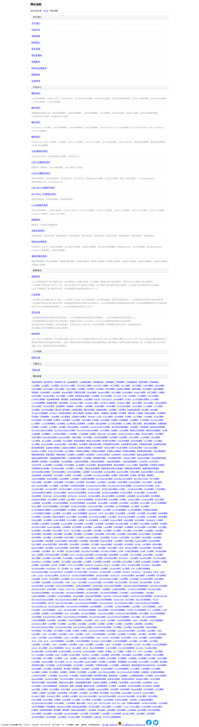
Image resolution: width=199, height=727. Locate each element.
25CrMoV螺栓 (105, 572)
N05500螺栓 (118, 544)
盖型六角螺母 (78, 413)
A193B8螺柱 (160, 489)
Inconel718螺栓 (104, 392)
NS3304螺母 (82, 517)
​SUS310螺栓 (133, 662)
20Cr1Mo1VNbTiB (141, 479)
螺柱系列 (35, 122)
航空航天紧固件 (128, 679)
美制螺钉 (35, 392)
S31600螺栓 (87, 527)
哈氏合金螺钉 (73, 427)
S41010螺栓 (142, 710)
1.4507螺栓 (76, 420)
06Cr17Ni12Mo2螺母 (39, 486)
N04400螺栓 (64, 479)
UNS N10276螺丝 (151, 448)
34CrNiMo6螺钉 (92, 593)
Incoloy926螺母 (141, 541)
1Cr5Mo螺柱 (128, 644)
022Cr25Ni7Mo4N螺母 (107, 696)
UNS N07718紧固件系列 (43, 187)
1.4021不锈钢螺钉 (49, 610)
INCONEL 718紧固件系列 (43, 194)
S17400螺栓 (80, 465)
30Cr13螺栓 (36, 558)
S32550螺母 (52, 499)
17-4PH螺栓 (83, 434)
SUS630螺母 (69, 465)
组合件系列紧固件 (38, 210)
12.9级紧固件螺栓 (74, 458)
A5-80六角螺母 (59, 520)
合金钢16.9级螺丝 (89, 247)
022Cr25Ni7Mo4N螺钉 (64, 603)
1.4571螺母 (89, 524)
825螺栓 (133, 475)
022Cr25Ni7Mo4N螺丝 (102, 627)
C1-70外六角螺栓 (38, 102)
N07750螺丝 (58, 631)
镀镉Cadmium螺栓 (93, 441)
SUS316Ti (95, 641)
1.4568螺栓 (134, 420)
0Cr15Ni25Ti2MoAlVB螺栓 (87, 430)
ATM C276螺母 (50, 142)
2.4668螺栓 (134, 427)
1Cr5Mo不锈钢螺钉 (122, 606)
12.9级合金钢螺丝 (146, 700)
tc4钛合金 (98, 717)
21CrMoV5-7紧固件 (107, 403)
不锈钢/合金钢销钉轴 (48, 225)
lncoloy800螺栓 (154, 541)
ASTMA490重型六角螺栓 (41, 492)
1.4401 (135, 620)
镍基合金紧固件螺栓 (39, 458)
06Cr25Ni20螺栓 (143, 496)
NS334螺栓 (128, 544)
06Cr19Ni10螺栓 (121, 582)
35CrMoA (53, 413)
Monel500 (107, 596)
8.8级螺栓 (145, 672)
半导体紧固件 (86, 717)
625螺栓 (45, 689)
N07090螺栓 (161, 575)
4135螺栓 (99, 558)
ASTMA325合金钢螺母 (77, 492)
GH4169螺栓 (148, 385)
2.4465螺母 (111, 482)
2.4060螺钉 (51, 596)
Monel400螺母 (67, 392)
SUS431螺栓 (148, 555)
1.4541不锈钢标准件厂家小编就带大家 (46, 282)
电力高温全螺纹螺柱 (120, 427)
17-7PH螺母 (144, 437)
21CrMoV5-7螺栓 (123, 403)
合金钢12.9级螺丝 (129, 261)
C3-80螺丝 (55, 385)
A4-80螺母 (83, 444)
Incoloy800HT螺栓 (49, 544)
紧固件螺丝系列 (39, 256)
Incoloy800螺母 (147, 472)
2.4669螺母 (47, 482)
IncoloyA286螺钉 (85, 600)
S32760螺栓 (77, 475)
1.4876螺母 (49, 541)
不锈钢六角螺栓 (86, 675)
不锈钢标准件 (98, 382)
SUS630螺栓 (91, 465)
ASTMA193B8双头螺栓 (120, 98)
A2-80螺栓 (81, 510)
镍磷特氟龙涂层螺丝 (151, 468)
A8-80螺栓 (123, 437)
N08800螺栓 (47, 475)
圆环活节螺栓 (89, 410)
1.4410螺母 (44, 524)
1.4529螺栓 (146, 544)
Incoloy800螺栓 (123, 441)
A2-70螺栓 (148, 441)
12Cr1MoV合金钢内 (158, 98)
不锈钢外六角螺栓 (79, 417)
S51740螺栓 (78, 565)
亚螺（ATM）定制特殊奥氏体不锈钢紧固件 (49, 346)
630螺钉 (93, 434)
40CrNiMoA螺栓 (110, 558)
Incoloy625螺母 (116, 520)
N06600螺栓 (157, 548)
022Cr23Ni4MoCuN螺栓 (108, 579)
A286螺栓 (81, 389)
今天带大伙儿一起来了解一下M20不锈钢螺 (87, 324)
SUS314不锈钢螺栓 (50, 506)
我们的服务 (36, 55)
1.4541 (96, 620)
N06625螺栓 (76, 437)
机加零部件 (48, 382)
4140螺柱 (45, 613)
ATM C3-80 (70, 589)
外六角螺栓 (65, 417)
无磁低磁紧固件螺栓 (57, 458)
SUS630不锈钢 (37, 586)
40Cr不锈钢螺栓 (138, 247)
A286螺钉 (91, 389)
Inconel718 (89, 565)
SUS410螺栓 (138, 530)
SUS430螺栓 (36, 534)
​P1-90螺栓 (92, 658)
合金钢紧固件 (72, 382)
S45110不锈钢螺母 (80, 513)
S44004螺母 (113, 555)
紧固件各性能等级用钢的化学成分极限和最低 (88, 342)
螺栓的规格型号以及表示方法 (143, 665)
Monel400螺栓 (52, 479)
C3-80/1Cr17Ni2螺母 (75, 142)
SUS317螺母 (145, 503)
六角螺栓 (63, 672)
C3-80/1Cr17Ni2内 (70, 210)
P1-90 (72, 555)
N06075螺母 (69, 537)
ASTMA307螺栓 (102, 575)
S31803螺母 (146, 562)
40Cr (53, 551)
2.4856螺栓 (46, 551)
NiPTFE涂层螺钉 (59, 472)
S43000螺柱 (62, 620)
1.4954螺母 (159, 434)
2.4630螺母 (79, 537)
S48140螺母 (155, 437)
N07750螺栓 (66, 562)
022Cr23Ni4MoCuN (156, 127)
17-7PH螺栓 (144, 420)
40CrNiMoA (123, 558)
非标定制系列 (38, 230)
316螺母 (42, 693)
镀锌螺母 (114, 413)
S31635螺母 (78, 524)
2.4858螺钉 (128, 624)
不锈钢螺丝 (154, 382)
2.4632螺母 (80, 482)
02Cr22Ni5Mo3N (56, 572)
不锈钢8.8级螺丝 (82, 261)
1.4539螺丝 (117, 627)
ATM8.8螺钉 (52, 589)
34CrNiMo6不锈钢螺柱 (87, 610)
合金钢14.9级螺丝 (145, 261)
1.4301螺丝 (141, 631)
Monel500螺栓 (106, 544)
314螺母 (81, 520)
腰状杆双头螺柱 (95, 444)
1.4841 (73, 582)
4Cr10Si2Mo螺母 (123, 406)
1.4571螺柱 (133, 641)
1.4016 (159, 631)
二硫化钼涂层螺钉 (58, 113)
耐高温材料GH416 (38, 182)
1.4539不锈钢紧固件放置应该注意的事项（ (87, 317)
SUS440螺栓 (46, 503)
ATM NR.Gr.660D (38, 589)
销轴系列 (35, 219)
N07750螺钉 (130, 600)
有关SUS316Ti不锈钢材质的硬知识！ (46, 306)
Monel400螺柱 (103, 610)
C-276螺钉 (53, 427)
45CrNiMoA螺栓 (159, 558)
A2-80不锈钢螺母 (59, 510)
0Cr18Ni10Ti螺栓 (95, 582)
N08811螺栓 (63, 544)
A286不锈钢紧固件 (49, 686)
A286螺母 (71, 455)
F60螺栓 (123, 499)
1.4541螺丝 (127, 627)
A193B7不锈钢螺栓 (64, 665)
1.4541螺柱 (88, 620)
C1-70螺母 (35, 423)
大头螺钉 (44, 427)
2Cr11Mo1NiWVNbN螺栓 (143, 486)
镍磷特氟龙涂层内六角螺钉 (112, 468)
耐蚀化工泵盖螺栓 (137, 430)
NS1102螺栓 (36, 544)
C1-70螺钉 (127, 423)
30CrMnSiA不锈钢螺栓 (107, 247)
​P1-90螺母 (101, 658)
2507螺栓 (65, 568)
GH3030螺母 (58, 537)
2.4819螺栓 (57, 441)
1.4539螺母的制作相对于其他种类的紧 (147, 299)
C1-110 (126, 707)
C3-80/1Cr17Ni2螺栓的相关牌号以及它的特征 (113, 321)
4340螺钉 (110, 624)
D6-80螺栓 (68, 534)
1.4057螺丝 (158, 651)
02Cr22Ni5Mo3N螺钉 (56, 606)
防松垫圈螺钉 (158, 389)
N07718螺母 (152, 392)
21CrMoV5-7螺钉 (91, 403)
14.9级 (142, 551)
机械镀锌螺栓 (52, 403)
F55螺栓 (68, 475)
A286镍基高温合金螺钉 (57, 156)
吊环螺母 (122, 413)
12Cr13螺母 (104, 430)
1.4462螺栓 (68, 572)
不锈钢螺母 (123, 420)
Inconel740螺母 (134, 482)
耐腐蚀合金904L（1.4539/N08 (81, 321)
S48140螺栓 (159, 579)
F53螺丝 (76, 631)
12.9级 (120, 551)
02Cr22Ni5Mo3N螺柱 (97, 617)
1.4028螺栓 (46, 558)
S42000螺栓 (78, 558)
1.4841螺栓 (46, 530)
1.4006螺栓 (148, 530)
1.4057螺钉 (136, 606)
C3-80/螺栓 (52, 624)
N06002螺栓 (90, 482)
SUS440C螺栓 (57, 582)
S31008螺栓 (119, 417)
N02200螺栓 (146, 537)
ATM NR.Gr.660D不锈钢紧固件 (135, 586)
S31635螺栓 (152, 527)
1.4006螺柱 (156, 610)
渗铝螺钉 (66, 710)
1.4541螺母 (134, 503)
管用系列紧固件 (37, 199)
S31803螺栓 (45, 565)
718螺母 (70, 396)
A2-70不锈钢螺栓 (119, 510)
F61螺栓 (95, 420)
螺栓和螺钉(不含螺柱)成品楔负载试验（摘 (125, 342)
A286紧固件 (90, 455)
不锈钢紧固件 (131, 382)
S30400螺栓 (118, 527)
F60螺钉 (77, 568)
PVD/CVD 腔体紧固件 (112, 717)
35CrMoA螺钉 (151, 492)
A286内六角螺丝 (103, 455)
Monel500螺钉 (78, 596)
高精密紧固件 (36, 382)
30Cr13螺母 (159, 499)
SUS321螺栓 (76, 530)
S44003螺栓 (156, 565)
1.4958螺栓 (85, 548)
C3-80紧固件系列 (39, 205)
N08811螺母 (36, 437)
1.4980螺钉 (88, 406)
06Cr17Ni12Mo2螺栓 (79, 579)
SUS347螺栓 (159, 417)
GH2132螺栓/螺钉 (56, 167)
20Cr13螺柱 (135, 617)
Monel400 (91, 417)
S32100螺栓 (82, 582)
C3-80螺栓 (35, 385)
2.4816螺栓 (35, 551)
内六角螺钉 (147, 389)
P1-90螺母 (61, 142)
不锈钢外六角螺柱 (157, 465)
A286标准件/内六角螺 (40, 116)
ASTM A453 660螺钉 (120, 596)
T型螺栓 (139, 413)
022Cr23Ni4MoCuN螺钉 (124, 603)
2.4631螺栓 (46, 537)
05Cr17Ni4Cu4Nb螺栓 (97, 517)
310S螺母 (163, 524)
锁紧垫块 (131, 413)
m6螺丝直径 (125, 665)
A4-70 (46, 641)
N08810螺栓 (74, 548)
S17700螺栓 (88, 534)
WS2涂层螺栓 (66, 461)
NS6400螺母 (45, 392)
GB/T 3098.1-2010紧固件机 (42, 339)
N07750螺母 (154, 479)
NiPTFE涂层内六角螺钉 (41, 472)
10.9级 (164, 430)
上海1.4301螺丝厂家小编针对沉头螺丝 (79, 285)
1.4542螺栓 (112, 517)
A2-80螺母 (72, 510)
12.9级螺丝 (113, 682)
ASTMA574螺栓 (65, 489)
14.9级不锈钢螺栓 (58, 250)
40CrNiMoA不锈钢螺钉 (75, 593)
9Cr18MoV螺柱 (151, 648)
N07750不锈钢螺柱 (39, 131)
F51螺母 (136, 562)
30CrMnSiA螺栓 (57, 468)
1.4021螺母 (131, 513)
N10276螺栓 (135, 537)
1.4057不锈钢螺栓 (87, 637)
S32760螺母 (47, 420)
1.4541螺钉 (148, 651)
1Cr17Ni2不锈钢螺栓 (126, 648)
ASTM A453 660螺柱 (106, 613)
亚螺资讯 (35, 276)
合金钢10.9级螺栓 (123, 389)
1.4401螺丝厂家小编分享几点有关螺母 (143, 285)
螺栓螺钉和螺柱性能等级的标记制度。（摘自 (49, 342)
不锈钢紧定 (144, 427)
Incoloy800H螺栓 (61, 548)
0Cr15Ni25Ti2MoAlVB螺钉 (65, 430)
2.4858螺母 (83, 541)
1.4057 (159, 606)
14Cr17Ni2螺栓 (136, 555)
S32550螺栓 (86, 420)
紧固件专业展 (89, 686)
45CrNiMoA (36, 562)
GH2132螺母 (137, 403)
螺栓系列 (35, 93)
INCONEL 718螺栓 (100, 385)
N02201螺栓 (112, 548)
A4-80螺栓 (69, 468)
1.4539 (102, 620)
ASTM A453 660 (160, 596)
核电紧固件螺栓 (99, 458)
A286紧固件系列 (39, 151)
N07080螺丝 (111, 631)
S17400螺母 (58, 465)
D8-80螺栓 (78, 534)
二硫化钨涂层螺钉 (90, 113)
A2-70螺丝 (35, 444)
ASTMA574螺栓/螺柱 (140, 98)
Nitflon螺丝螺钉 (52, 261)
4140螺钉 (101, 624)
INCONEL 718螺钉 (68, 385)
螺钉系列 (35, 108)
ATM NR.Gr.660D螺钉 (158, 586)
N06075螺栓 (111, 534)
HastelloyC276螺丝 (64, 707)
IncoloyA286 (119, 600)
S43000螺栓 (47, 534)
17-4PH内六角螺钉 (59, 434)
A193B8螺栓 (149, 489)
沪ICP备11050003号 (110, 725)
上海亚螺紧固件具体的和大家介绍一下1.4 (80, 288)
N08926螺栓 (157, 544)
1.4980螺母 (66, 527)
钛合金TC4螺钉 (132, 113)
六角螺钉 (72, 672)
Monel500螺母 (136, 689)
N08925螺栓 (135, 472)
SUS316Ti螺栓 (140, 527)
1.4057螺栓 (158, 555)
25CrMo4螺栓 (50, 717)
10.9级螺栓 (161, 413)
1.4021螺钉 (35, 610)
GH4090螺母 (58, 482)
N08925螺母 (94, 541)
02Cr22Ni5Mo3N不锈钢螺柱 (118, 617)
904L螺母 (107, 562)
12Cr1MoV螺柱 (51, 489)
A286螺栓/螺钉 (85, 382)
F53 (58, 568)
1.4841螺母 (46, 517)
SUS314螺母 (71, 520)
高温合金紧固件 (58, 517)
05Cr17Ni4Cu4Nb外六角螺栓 (128, 672)
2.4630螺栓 (121, 534)
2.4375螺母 (159, 689)
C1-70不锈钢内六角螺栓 (41, 513)
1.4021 (59, 610)
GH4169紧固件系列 (40, 173)
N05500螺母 (148, 689)
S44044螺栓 (46, 582)
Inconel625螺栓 (146, 558)
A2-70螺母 (106, 510)
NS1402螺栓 (74, 544)
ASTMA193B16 (93, 489)
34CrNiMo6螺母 (37, 717)
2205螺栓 (35, 565)
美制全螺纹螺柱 (150, 423)
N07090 (45, 579)
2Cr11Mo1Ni (36, 127)
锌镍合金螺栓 (150, 413)
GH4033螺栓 (132, 534)
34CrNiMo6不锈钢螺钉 (109, 593)
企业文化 (35, 29)
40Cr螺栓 (60, 551)
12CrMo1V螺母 (147, 499)
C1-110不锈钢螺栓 (121, 669)
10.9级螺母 (46, 434)
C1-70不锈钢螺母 (48, 423)
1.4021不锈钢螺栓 (55, 637)
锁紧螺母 (105, 413)
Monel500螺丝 (151, 627)
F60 (83, 568)
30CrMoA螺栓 (161, 551)
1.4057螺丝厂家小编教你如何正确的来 (111, 285)
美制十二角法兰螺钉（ (128, 178)
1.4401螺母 (157, 482)
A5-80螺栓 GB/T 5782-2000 (154, 342)
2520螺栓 (62, 565)
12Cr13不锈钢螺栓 (159, 644)
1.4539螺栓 (60, 423)
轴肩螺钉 (150, 475)
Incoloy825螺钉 (61, 444)
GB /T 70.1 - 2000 (118, 703)
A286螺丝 (100, 389)
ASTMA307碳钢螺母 (84, 499)
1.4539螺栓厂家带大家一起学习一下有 (46, 285)
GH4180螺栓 (54, 579)
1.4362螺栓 (123, 579)
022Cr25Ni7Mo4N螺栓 (126, 631)
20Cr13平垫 (63, 675)
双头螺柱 (35, 417)
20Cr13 (107, 565)
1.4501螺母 (65, 420)
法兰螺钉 (62, 427)
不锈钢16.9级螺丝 (38, 265)
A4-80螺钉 (79, 468)
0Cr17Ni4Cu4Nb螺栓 (101, 475)
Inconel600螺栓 (145, 548)
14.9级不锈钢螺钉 (93, 589)
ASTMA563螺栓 (127, 575)
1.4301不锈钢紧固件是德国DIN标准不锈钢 (118, 303)
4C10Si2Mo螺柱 (89, 651)
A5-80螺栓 (35, 410)
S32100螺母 (76, 527)
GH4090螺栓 (36, 617)
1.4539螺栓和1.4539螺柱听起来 (76, 282)
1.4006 (67, 582)
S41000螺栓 (89, 558)
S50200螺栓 (162, 517)
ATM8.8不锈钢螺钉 (83, 586)
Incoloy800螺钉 (137, 441)
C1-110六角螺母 (92, 520)
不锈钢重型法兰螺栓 (111, 444)
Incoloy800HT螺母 (49, 437)
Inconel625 (93, 513)
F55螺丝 (83, 631)
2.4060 (93, 548)
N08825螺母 (73, 541)
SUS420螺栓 (68, 558)
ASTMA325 (72, 496)
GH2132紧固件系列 (40, 162)
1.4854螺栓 (55, 417)
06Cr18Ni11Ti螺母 (38, 527)
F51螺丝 (68, 631)
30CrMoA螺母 (96, 472)
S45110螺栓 (58, 534)
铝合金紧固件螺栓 (158, 458)
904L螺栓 (154, 410)
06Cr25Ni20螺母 (108, 496)
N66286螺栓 (105, 537)
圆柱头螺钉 (137, 423)
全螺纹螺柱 (162, 423)
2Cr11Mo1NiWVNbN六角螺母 (120, 486)
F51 (149, 610)
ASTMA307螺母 (101, 499)
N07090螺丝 (36, 631)
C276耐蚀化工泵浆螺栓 (75, 423)
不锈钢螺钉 (120, 382)
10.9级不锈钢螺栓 (87, 479)
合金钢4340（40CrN (39, 247)
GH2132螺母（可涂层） (74, 167)
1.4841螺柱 (46, 644)
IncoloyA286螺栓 (92, 537)
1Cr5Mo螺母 (118, 399)
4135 (33, 555)
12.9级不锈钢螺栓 (56, 247)
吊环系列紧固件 (37, 178)
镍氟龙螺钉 (50, 455)
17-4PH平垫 (143, 461)
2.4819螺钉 (148, 624)
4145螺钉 (119, 624)
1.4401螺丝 (151, 631)
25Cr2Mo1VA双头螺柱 (40, 250)
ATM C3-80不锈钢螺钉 (65, 586)
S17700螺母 (54, 486)
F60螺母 (114, 420)
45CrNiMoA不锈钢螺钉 (40, 593)
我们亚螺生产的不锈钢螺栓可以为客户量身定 (49, 328)
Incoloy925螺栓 (123, 472)
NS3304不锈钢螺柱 (88, 613)
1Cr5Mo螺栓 (152, 517)
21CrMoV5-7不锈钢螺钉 (137, 589)
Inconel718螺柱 (147, 434)
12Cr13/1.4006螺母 (109, 142)
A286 (156, 682)
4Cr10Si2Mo (51, 568)
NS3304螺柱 (74, 613)
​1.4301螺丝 (49, 655)
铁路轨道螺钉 (101, 410)
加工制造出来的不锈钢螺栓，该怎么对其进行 (49, 324)
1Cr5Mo (127, 399)
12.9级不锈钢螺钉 (119, 589)
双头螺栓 (163, 662)
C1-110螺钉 (158, 406)
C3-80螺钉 (45, 385)
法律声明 (35, 81)
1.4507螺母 (70, 499)
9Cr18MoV (146, 565)
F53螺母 (159, 520)
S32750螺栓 (137, 417)
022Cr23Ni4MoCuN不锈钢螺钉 (147, 603)
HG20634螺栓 (121, 448)
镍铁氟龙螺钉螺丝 (67, 261)
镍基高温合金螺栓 (82, 396)
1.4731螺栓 (35, 582)
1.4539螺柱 (111, 620)
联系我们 (35, 42)
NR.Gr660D (133, 582)
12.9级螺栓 (87, 458)
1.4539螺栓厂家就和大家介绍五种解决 (105, 282)
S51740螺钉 (112, 434)
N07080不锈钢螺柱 (118, 610)
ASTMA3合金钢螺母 (39, 145)
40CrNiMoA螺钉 (58, 593)
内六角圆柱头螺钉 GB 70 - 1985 (67, 339)
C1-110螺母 (104, 520)
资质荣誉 (35, 36)
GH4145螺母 (36, 482)
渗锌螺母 (35, 461)
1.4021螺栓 (115, 565)
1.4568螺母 (64, 486)
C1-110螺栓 (147, 406)
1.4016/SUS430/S (106, 127)
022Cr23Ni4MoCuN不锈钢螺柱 (75, 617)
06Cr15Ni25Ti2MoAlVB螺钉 (42, 627)
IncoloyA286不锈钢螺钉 (103, 600)
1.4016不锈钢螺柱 (38, 620)
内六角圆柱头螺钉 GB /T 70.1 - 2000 (123, 339)
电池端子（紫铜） (92, 413)
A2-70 (33, 641)
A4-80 (157, 486)
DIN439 (97, 399)
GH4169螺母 (127, 392)
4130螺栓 (150, 551)
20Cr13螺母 (109, 513)
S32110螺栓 (87, 530)
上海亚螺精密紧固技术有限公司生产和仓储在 (49, 321)
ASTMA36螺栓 (94, 496)
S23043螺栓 (134, 579)
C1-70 (128, 465)
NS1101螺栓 (58, 475)
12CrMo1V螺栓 (134, 499)
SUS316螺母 (147, 482)
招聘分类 (35, 357)
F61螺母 (61, 499)
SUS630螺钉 (49, 586)
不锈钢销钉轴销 (145, 444)
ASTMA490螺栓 (59, 492)
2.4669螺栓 (150, 575)
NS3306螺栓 (87, 437)
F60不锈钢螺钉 (96, 606)
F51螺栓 (164, 562)
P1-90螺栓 (65, 555)
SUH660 (114, 537)
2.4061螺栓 (101, 548)
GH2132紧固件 (161, 403)
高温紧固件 (57, 669)
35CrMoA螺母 (48, 406)
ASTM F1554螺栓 (51, 575)
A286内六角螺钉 (129, 455)
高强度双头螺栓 (37, 665)
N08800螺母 (36, 475)
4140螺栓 (104, 568)
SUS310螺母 (144, 524)
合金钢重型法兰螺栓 (129, 444)
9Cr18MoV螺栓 (134, 565)
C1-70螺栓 (155, 399)
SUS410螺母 (103, 503)
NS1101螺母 (159, 472)
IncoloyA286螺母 (53, 527)
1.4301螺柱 (47, 127)
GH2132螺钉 (59, 389)
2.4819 (155, 572)
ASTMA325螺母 (94, 492)
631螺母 (156, 686)
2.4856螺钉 (138, 624)
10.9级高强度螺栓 (157, 672)
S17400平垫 (153, 461)
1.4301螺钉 (92, 624)
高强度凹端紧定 (65, 413)
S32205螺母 (105, 420)
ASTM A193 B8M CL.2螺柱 (129, 434)
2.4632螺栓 (35, 579)
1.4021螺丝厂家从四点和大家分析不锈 (46, 303)
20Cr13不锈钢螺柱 (121, 127)
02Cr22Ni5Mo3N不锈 (138, 127)
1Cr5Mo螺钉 (108, 606)
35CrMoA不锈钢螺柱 (39, 413)
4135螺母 (126, 568)
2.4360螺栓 (74, 479)
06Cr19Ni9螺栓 (154, 710)
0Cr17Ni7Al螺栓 (157, 420)
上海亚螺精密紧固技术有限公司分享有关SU (81, 303)
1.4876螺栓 (49, 548)
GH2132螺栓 (48, 389)
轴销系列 (35, 225)
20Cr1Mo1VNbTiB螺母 (123, 479)
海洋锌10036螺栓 (109, 441)
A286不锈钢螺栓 (38, 707)
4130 (133, 568)
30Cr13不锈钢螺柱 (96, 648)
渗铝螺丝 (57, 710)
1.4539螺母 (97, 562)
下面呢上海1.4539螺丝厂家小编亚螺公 (137, 282)
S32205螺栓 (113, 499)
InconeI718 (98, 565)
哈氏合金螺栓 (101, 423)
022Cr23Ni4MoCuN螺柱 (52, 617)
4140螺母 (86, 472)
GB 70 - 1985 (92, 703)
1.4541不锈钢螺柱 (91, 127)
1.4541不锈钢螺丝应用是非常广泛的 (77, 306)
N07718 (51, 603)
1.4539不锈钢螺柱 (75, 127)
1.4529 (40, 575)
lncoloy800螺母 (37, 541)
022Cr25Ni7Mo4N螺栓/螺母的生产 (152, 339)
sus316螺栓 (51, 693)
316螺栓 (34, 693)
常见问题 (35, 49)
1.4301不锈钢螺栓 (57, 641)
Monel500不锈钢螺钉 (93, 596)
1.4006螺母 (113, 503)
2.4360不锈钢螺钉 (137, 593)
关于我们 (35, 23)
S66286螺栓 (140, 575)
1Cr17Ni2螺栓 (106, 396)
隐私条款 (35, 74)
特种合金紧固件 (39, 68)
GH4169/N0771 (66, 178)
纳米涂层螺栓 (79, 441)
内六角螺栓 (155, 496)
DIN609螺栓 (110, 389)
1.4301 (164, 610)
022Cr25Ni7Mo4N (106, 603)
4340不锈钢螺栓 (92, 568)
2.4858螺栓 (84, 544)
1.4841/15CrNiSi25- (125, 142)
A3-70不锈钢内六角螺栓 (41, 510)
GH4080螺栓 (157, 534)
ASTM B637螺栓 (135, 448)
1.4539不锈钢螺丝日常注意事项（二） (121, 317)
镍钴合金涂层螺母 (92, 468)
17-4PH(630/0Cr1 (66, 98)
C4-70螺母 (107, 530)
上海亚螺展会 (101, 686)
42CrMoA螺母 (109, 472)
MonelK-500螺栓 (131, 548)
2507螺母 (35, 524)
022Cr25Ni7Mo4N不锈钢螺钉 (86, 603)
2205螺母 (155, 562)
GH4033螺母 (122, 482)
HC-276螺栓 (46, 441)
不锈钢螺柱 (44, 417)
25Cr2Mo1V (93, 572)
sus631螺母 (35, 689)
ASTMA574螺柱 (79, 489)
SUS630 (157, 582)
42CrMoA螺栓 (115, 568)
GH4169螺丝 (36, 389)
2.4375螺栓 (95, 544)
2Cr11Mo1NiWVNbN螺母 (96, 486)
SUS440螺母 (91, 503)
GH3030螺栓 (99, 534)
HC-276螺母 (71, 517)
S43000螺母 (162, 513)
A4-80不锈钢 (97, 586)
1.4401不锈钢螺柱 (60, 127)
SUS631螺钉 (157, 707)
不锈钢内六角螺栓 (150, 510)
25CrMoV (126, 572)
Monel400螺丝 (138, 627)
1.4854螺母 (131, 496)
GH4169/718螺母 (111, 178)
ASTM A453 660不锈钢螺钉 (141, 596)
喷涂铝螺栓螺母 (37, 448)
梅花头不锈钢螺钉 (153, 430)
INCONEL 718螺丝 (84, 385)
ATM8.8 (61, 589)
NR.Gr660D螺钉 (145, 582)
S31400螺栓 (36, 530)
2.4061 (121, 548)
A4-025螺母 (124, 430)
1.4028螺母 (35, 503)
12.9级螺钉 (106, 589)
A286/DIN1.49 (73, 156)
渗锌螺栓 (44, 461)
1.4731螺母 (35, 441)
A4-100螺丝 (69, 451)
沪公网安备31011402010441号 (133, 725)
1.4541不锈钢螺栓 (120, 641)
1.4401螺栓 (97, 527)
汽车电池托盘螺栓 (77, 486)
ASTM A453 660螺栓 (96, 631)
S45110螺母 (66, 513)
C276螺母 (87, 562)
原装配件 (35, 62)
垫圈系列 (35, 167)
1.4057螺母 (116, 562)
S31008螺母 (120, 496)
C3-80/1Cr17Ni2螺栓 (86, 210)
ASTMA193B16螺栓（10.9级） (113, 489)
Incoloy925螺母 (106, 541)
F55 (71, 568)
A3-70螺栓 (144, 506)
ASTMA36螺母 (126, 492)
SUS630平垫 (36, 465)
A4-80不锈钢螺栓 (38, 98)
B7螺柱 (135, 465)
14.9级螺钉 (80, 589)
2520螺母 (154, 524)
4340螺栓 (40, 555)
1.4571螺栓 (162, 527)
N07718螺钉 (126, 385)
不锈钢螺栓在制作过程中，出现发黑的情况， (124, 324)
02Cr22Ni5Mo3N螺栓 (39, 572)
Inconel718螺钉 (49, 396)
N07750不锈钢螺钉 (143, 600)
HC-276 (69, 662)
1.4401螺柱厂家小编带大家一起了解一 (46, 299)
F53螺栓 (128, 417)
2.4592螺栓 (64, 579)
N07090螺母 (69, 482)
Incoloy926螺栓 (37, 548)
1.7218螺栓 (116, 572)
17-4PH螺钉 (73, 434)
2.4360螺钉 (124, 593)
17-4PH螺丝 (70, 703)
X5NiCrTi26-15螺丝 (55, 451)
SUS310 (54, 565)
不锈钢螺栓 (109, 382)
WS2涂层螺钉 (105, 113)
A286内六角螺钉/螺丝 (148, 113)
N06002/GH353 (53, 98)
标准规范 (35, 333)
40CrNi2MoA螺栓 (52, 555)
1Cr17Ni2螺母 (152, 396)
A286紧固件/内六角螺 (59, 116)
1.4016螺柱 (51, 620)
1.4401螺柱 (143, 620)
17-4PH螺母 (47, 465)
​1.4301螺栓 (39, 655)
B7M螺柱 (35, 427)
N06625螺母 (128, 520)
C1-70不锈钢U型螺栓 (140, 399)
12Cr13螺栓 (127, 530)
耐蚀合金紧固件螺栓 (145, 455)
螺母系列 (35, 137)
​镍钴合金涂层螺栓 (79, 707)
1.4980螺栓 (84, 427)
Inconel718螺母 (140, 392)
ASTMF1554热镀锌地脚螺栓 (83, 575)
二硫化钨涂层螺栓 (81, 461)
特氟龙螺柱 (144, 465)
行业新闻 (35, 294)
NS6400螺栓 (95, 713)
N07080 (130, 610)
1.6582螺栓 (134, 558)
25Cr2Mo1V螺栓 (80, 572)
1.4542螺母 (140, 517)
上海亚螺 (78, 686)
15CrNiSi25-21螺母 (38, 624)
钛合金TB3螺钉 (118, 113)
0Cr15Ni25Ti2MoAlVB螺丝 (42, 430)
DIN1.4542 (102, 434)
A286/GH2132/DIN (38, 156)
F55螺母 (56, 420)
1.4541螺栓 (97, 530)
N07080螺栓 (36, 537)
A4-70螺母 (56, 513)
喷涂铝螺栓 (63, 403)
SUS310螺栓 (108, 417)
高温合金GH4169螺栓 (94, 178)
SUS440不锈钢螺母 (77, 503)
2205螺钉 (74, 696)
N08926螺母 (129, 541)
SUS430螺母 (152, 513)
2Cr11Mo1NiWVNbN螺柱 (100, 427)
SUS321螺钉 (153, 696)
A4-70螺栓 (134, 524)
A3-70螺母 (135, 506)
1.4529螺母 (118, 541)
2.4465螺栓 (101, 482)
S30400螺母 (109, 524)
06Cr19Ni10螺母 (122, 524)
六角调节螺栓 (76, 410)
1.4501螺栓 (87, 475)
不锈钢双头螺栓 (101, 665)
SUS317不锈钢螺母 (159, 503)
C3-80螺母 (142, 396)
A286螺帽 (80, 455)
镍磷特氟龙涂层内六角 (40, 113)
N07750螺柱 (144, 613)
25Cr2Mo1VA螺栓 (73, 551)
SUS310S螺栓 (158, 655)
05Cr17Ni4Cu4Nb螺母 (126, 517)
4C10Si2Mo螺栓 (146, 579)
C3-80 (124, 396)
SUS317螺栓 (57, 530)
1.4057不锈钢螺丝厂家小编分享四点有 (46, 288)
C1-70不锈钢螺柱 (134, 510)
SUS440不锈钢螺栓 (60, 503)
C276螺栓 (90, 423)
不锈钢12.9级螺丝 (98, 261)
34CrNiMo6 (147, 572)
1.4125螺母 (124, 555)
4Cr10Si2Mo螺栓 (38, 568)
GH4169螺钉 (160, 385)
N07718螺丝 (137, 385)
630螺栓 (114, 475)
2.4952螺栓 (73, 693)
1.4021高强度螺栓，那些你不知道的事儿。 (113, 299)
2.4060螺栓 (157, 537)
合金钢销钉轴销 (159, 444)
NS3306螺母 (140, 520)
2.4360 (99, 417)
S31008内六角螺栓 (38, 499)
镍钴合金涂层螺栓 (157, 427)
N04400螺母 (36, 496)
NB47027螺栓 (109, 448)
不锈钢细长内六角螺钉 (40, 468)
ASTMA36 (82, 496)
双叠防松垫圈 (79, 392)
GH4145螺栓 (77, 562)
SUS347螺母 (36, 420)
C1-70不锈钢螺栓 (38, 403)
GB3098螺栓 (98, 448)
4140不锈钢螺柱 (56, 613)
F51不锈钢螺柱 (140, 610)
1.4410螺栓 (148, 417)
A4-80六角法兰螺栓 (102, 98)
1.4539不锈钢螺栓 (98, 634)
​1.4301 (57, 655)
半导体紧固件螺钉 (114, 458)
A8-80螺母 (113, 437)
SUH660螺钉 (99, 406)
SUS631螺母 (134, 437)
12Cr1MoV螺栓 (37, 489)
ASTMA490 (47, 496)
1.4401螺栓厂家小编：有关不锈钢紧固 (79, 299)
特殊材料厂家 (60, 382)
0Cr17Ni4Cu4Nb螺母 (104, 479)
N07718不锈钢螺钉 (39, 603)
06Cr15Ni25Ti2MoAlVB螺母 (66, 600)
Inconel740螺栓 (144, 534)
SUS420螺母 (120, 513)
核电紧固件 (113, 675)
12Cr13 (70, 565)
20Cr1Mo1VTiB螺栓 (72, 247)
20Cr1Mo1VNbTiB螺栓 (84, 98)
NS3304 (138, 544)
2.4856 (100, 513)
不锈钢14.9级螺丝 (113, 261)
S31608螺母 (55, 524)
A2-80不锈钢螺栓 (94, 510)
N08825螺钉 (73, 444)
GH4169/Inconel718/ (147, 178)
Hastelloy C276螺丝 (39, 451)
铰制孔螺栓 (136, 389)
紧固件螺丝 (143, 382)
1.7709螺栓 (46, 562)
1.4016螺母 (141, 513)
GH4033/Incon (36, 142)
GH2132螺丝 (71, 389)
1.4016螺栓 (159, 530)
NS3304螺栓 (68, 441)
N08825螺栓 (124, 475)
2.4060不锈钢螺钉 (64, 596)
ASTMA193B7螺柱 (95, 506)
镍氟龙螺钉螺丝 (37, 261)
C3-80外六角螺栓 (54, 210)
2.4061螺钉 (149, 593)
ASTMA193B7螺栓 (78, 506)
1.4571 (139, 651)
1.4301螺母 (99, 524)
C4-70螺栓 (117, 530)
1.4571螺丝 (71, 624)
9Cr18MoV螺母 (101, 555)
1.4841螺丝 (82, 624)
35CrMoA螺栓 (139, 492)
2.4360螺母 (55, 392)
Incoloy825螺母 (61, 541)
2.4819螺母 (88, 399)
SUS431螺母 (127, 562)
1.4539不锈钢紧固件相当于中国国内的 (151, 303)
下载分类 (35, 370)
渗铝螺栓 (64, 399)
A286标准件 (116, 455)
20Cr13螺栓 (56, 558)
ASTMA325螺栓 (59, 496)
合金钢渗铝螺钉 (76, 399)
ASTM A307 (115, 575)
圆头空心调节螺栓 (62, 410)
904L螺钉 (145, 410)
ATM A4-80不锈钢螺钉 (113, 586)
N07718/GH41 (78, 178)
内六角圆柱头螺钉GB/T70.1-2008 (94, 339)
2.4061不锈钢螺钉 (38, 596)
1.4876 (34, 575)
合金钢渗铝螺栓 (53, 399)
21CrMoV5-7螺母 (76, 403)
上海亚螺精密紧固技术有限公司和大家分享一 (49, 317)
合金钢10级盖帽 (133, 410)
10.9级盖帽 (35, 434)
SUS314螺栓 (36, 506)
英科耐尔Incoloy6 (124, 247)
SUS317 (67, 530)
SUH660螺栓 (124, 537)
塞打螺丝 (141, 475)
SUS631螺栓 (111, 406)
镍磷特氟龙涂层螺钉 (133, 468)
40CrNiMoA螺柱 (70, 610)
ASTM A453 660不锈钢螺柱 (127, 613)
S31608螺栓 (93, 579)
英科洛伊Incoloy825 (154, 247)
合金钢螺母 (60, 406)
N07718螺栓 (115, 385)
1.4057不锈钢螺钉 (149, 606)
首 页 (46, 11)
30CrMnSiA (150, 520)
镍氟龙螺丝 (61, 455)
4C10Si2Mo (77, 651)
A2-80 (40, 641)
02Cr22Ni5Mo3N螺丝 (63, 627)
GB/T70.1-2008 (104, 703)
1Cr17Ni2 (117, 396)
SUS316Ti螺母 (66, 524)
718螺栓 (161, 392)
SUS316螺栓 (64, 506)
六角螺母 (114, 430)
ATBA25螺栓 (36, 520)
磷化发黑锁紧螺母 (141, 142)
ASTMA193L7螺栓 (135, 489)
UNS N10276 (107, 399)
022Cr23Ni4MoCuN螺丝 (82, 627)
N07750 (156, 600)
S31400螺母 (36, 517)
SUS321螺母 (137, 406)
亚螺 (71, 686)
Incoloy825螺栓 (47, 444)
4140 (66, 613)
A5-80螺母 (47, 520)
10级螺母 (70, 406)
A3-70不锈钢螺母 (122, 506)
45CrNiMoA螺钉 (154, 589)
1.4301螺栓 (108, 527)
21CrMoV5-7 (136, 572)
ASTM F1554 (65, 575)
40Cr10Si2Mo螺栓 (71, 713)
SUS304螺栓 (108, 582)
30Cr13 (124, 565)
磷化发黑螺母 (119, 465)
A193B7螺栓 (109, 506)
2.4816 (162, 572)
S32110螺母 (123, 503)
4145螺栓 (56, 562)
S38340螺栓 (121, 710)
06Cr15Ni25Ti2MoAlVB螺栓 (42, 600)
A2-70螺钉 (158, 441)
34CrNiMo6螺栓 (47, 410)
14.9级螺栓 (128, 527)
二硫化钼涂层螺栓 (129, 461)
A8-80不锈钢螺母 (101, 437)
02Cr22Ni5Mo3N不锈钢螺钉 (77, 606)
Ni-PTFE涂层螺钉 (74, 472)
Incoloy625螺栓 (64, 437)
